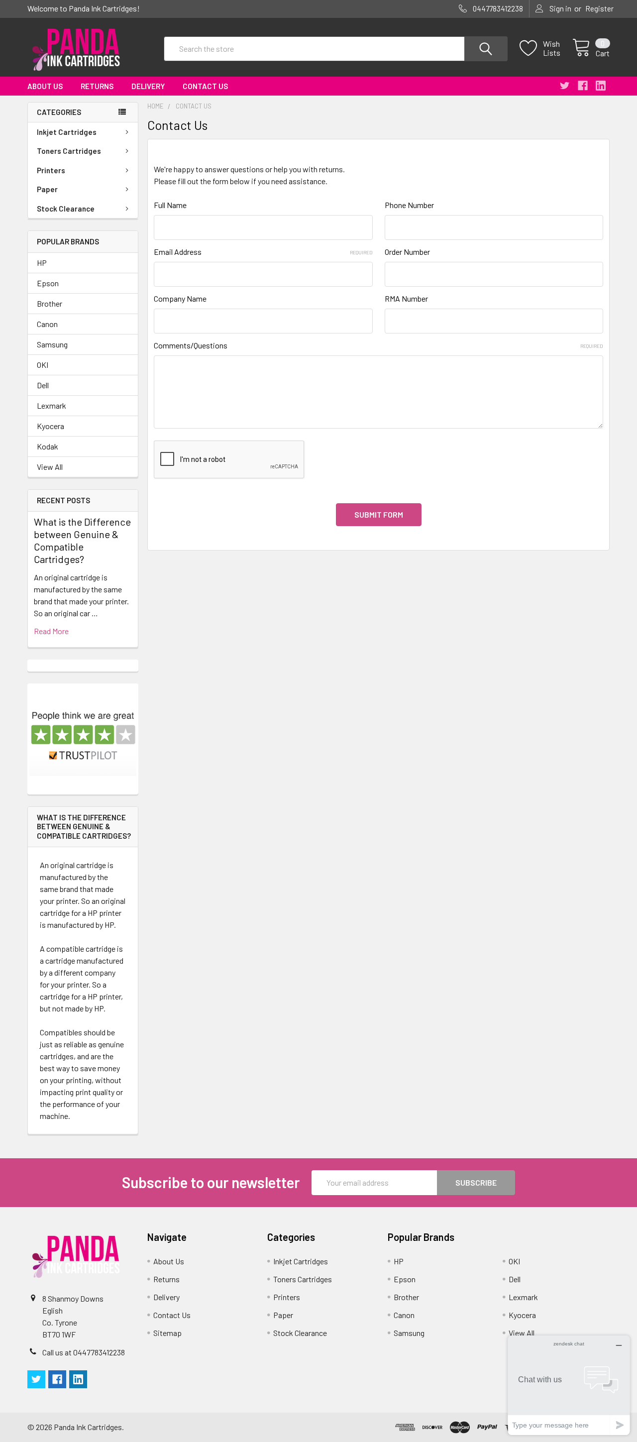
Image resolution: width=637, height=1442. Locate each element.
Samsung (52, 344)
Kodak (47, 446)
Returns (97, 86)
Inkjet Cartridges (67, 131)
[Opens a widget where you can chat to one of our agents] (569, 1385)
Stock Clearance (66, 208)
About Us (45, 86)
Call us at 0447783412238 (83, 1352)
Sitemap (167, 1332)
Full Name (170, 205)
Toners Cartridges (69, 150)
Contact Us (205, 86)
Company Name (180, 298)
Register (599, 8)
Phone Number (409, 205)
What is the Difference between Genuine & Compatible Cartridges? (82, 540)
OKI (42, 364)
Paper (47, 189)
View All (50, 466)
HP (42, 262)
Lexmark (51, 405)
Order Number (407, 251)
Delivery (148, 86)
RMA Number (406, 298)
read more (51, 631)
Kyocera (50, 426)
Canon (47, 324)
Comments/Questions (378, 345)
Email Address (263, 251)
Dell (43, 385)
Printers (51, 170)
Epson (48, 283)
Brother (49, 303)
